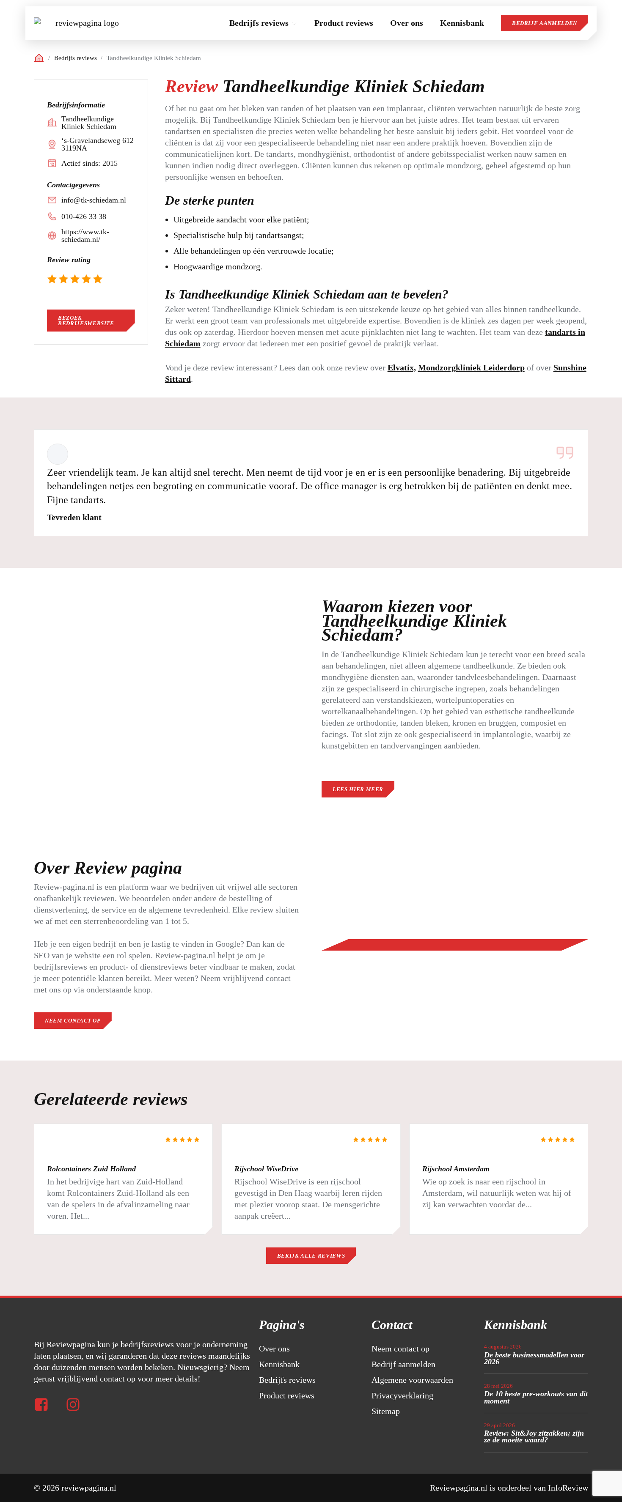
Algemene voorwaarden (412, 1379)
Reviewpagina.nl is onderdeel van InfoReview (509, 1487)
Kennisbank (279, 1364)
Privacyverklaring (402, 1395)
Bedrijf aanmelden (544, 23)
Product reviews (286, 1395)
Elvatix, (402, 367)
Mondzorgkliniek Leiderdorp (471, 367)
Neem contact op (400, 1348)
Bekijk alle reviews (311, 1256)
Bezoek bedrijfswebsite (86, 320)
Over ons (274, 1348)
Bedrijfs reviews (75, 58)
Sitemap (386, 1411)
